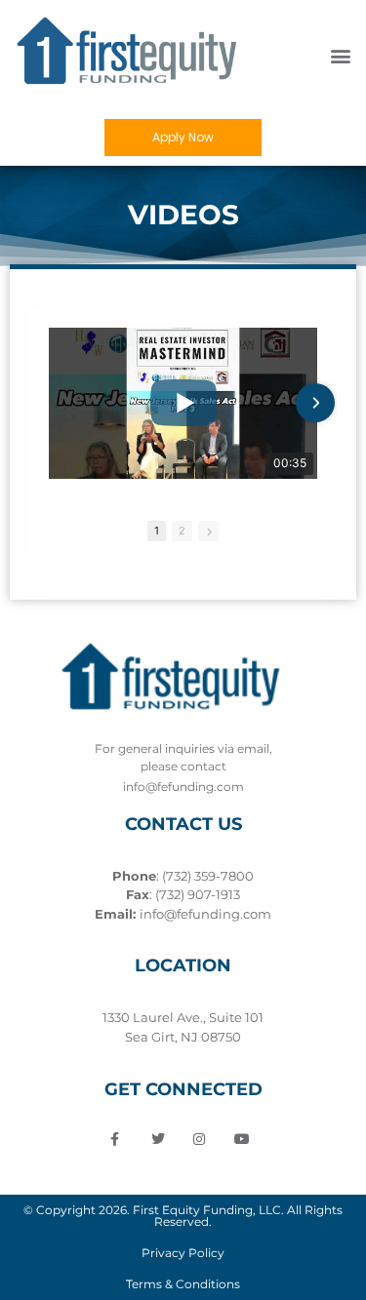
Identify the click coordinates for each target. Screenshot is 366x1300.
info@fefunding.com (205, 914)
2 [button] (182, 530)
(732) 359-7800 (208, 876)
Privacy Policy (183, 1252)
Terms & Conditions (183, 1284)
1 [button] (156, 530)
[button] (340, 56)
